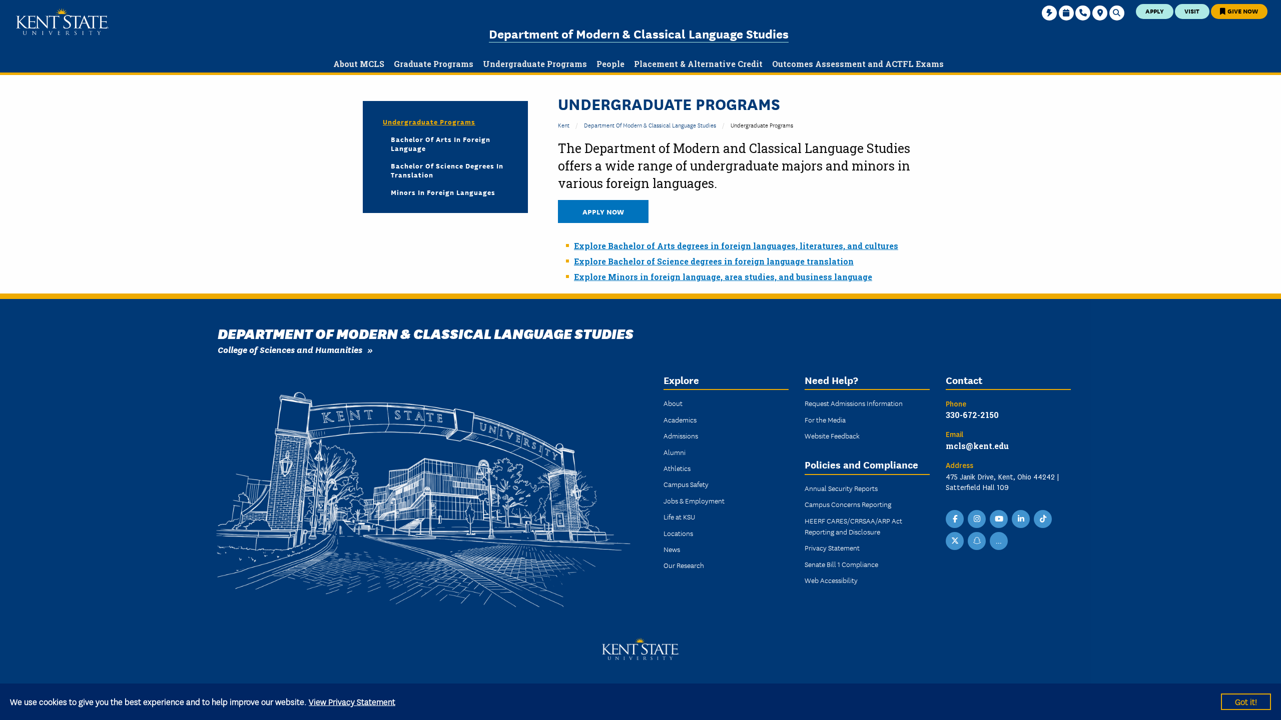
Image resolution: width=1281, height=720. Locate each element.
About (673, 403)
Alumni (675, 452)
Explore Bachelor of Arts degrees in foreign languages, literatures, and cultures (736, 245)
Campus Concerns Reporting (848, 504)
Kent (563, 125)
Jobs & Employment (694, 500)
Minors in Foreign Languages (443, 192)
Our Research (684, 565)
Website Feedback (832, 435)
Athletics (677, 468)
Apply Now (603, 211)
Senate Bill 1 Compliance (841, 564)
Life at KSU (679, 516)
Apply (1154, 11)
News (672, 549)
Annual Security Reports (841, 488)
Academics (680, 419)
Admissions (681, 435)
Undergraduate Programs (429, 121)
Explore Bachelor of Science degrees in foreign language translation (714, 261)
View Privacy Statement (352, 701)
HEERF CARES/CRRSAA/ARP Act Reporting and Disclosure (853, 526)
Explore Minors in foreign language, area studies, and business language (723, 277)
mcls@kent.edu (977, 445)
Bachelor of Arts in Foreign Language (440, 143)
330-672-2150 (972, 415)
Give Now (1242, 11)
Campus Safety (686, 484)
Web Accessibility (831, 580)
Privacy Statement (832, 547)
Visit (1191, 11)
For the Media (825, 419)
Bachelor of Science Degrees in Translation (447, 170)
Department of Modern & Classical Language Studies (639, 33)
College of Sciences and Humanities (290, 349)
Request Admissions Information (854, 403)
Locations (678, 533)
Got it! (1246, 701)
